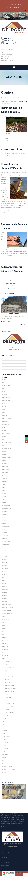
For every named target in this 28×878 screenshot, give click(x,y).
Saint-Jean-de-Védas (7, 697)
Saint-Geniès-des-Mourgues (9, 688)
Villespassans (20, 815)
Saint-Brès (4, 670)
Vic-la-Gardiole (5, 763)
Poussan (4, 643)
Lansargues (5, 511)
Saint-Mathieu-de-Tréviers (8, 706)
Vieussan (20, 823)
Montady (4, 583)
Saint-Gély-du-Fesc (6, 682)
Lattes (3, 517)
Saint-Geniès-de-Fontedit (8, 685)
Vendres (4, 757)
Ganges (4, 484)
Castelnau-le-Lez (6, 433)
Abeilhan (4, 379)
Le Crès (3, 529)
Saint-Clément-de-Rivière (8, 676)
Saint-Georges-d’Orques (8, 691)
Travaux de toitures (9, 280)
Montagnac (4, 586)
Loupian (4, 550)
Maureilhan (4, 574)
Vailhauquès (5, 742)
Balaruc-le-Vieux (6, 397)
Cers (3, 445)
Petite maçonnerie (9, 293)
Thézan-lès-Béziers (6, 736)
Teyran (3, 733)
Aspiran (4, 391)
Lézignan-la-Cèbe (6, 541)
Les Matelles (5, 535)
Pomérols (4, 637)
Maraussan (4, 562)
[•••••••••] (14, 304)
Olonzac (4, 616)
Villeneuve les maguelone (16, 817)
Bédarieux (4, 409)
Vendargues (5, 754)
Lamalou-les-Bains (6, 508)
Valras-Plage (5, 748)
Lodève (3, 547)
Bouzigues (4, 421)
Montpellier (5, 598)
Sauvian (4, 718)
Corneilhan (4, 463)
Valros (3, 751)
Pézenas (4, 628)
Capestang (4, 430)
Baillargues (4, 394)
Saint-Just (4, 700)
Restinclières (5, 655)
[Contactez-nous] (26, 441)
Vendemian (8, 827)
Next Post (22, 324)
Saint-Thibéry (5, 715)
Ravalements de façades (11, 291)
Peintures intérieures (10, 288)
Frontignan (4, 481)
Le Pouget (4, 532)
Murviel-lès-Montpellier (7, 607)
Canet (3, 427)
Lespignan (4, 538)
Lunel (3, 553)
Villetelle (14, 815)
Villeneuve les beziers (8, 819)
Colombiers (5, 460)
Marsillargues (5, 568)
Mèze (3, 577)
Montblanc (4, 595)
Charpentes (5, 359)
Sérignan (4, 721)
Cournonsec (5, 466)
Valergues (4, 745)
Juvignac (4, 502)
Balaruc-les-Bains (6, 400)
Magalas (4, 559)
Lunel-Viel (4, 556)
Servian (3, 724)
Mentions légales (5, 862)
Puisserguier (5, 649)
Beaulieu (4, 406)
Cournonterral (5, 469)
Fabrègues (4, 475)
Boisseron (4, 415)
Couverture (4, 362)
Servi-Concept (20, 874)
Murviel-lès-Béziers (6, 604)
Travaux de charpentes (10, 283)
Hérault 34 (4, 377)
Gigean (3, 487)
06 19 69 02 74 (13, 2)
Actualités (3, 855)
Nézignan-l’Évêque (6, 610)
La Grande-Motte (6, 505)
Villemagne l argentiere (11, 823)
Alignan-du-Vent (6, 385)
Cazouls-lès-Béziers (6, 442)
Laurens (4, 520)
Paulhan (4, 622)
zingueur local (4, 814)
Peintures (4, 365)
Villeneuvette (4, 817)
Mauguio (4, 571)
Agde (3, 382)
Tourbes (4, 739)
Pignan (3, 631)
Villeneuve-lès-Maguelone (8, 769)
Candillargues (5, 424)
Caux (3, 439)
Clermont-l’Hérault (6, 457)
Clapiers (7, 92)
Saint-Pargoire (5, 709)
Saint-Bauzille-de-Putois (8, 667)
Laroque (4, 514)
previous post (6, 321)
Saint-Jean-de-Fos (6, 694)
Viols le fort (17, 814)
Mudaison (4, 601)
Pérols (3, 625)
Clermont (4, 454)
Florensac (4, 478)
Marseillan (4, 565)
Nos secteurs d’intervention (8, 860)
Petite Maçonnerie (6, 368)
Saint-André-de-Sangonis (8, 661)
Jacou (3, 499)
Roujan (3, 658)
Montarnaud (5, 589)
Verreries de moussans (17, 825)
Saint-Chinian (5, 673)
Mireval (3, 580)
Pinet (3, 634)
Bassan (3, 403)
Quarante (4, 652)
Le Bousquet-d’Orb (6, 526)
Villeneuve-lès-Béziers (7, 766)
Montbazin (4, 592)
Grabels (4, 493)
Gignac (3, 490)
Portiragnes (5, 640)
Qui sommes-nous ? (6, 852)
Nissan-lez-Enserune (7, 613)
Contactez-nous (5, 865)
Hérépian (4, 496)
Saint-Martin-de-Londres (8, 703)
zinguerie (11, 814)
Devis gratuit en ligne (14, 7)
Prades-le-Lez (5, 646)
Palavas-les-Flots (6, 619)
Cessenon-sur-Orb (6, 448)
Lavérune (4, 523)
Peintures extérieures (10, 286)
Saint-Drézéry (5, 679)
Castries (4, 436)
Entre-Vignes (5, 472)
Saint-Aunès (5, 664)
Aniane (3, 388)
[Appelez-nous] (26, 438)
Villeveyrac (4, 772)
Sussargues (5, 730)
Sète (3, 727)
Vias (3, 760)
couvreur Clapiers (13, 316)
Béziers (3, 412)
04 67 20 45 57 (8, 40)
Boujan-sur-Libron (6, 418)
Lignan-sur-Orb (5, 544)
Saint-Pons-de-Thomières (8, 712)
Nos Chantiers (4, 857)
